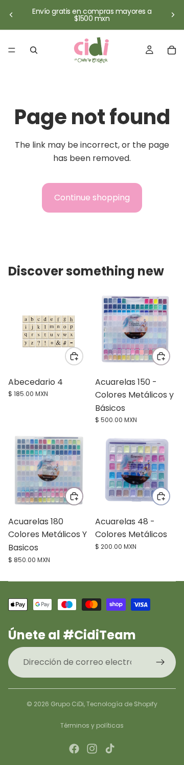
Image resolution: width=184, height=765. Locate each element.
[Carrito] (171, 50)
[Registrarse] (160, 662)
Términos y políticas (92, 725)
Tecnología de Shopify (121, 704)
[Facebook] (74, 749)
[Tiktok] (110, 749)
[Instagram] (92, 749)
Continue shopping (92, 197)
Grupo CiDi (67, 704)
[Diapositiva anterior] (11, 15)
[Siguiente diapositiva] (173, 15)
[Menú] (12, 50)
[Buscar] (33, 50)
